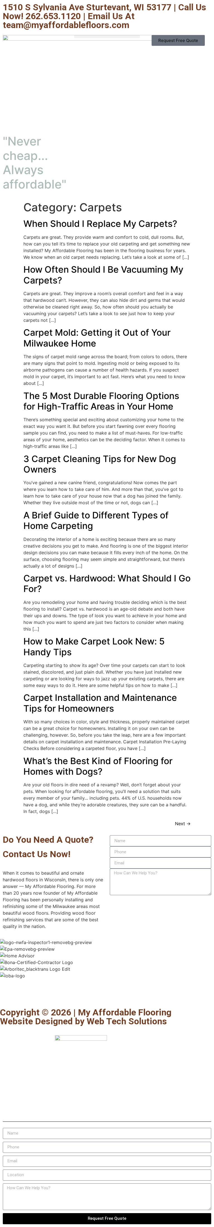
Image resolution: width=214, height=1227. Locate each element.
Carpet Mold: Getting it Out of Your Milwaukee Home (97, 337)
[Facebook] (7, 993)
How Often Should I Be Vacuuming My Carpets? (103, 274)
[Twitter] (22, 993)
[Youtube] (38, 993)
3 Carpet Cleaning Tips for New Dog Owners (99, 464)
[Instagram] (84, 993)
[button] (107, 36)
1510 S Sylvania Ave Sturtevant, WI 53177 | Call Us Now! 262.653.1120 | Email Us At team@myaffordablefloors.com (104, 16)
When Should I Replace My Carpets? (100, 223)
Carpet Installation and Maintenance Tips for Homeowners (100, 703)
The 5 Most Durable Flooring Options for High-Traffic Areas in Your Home (101, 401)
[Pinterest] (53, 993)
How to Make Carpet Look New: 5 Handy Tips (94, 646)
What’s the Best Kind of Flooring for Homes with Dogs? (97, 766)
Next (183, 823)
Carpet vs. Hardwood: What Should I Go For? (107, 583)
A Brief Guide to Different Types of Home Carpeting (96, 520)
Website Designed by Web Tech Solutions (83, 1021)
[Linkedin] (68, 993)
